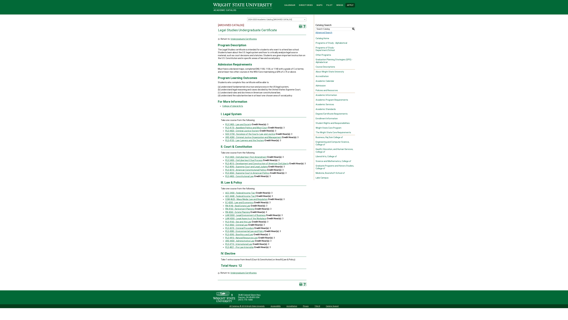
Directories (306, 5)
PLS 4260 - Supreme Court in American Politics (247, 173)
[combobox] (276, 19)
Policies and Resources (327, 90)
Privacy (306, 306)
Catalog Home (322, 38)
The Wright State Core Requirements (333, 132)
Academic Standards (326, 109)
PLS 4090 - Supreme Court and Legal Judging (246, 166)
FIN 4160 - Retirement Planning (239, 209)
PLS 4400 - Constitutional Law (239, 176)
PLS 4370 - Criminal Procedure (239, 228)
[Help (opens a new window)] (304, 26)
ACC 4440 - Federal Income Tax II (240, 196)
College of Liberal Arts (232, 106)
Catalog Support (332, 306)
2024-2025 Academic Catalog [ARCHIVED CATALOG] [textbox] (270, 19)
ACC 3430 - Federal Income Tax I (240, 193)
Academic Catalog (225, 10)
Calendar (289, 5)
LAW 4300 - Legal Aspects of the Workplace (245, 218)
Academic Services (325, 104)
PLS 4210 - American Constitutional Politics (246, 170)
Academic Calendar (325, 81)
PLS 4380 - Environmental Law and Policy (244, 231)
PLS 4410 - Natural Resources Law (241, 238)
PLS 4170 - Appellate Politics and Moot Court (246, 128)
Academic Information (326, 95)
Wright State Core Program (328, 128)
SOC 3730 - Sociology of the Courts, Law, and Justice (250, 134)
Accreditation (322, 76)
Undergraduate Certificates (244, 39)
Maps (320, 5)
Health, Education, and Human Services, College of (334, 150)
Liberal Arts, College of (326, 156)
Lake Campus (322, 178)
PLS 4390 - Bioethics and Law (239, 234)
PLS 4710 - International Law (238, 244)
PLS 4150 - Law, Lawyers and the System (244, 140)
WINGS (339, 5)
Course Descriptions (325, 67)
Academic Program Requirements (332, 100)
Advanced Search (324, 32)
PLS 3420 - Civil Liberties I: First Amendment (246, 157)
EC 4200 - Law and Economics (239, 202)
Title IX (317, 306)
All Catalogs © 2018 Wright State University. (247, 306)
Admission (321, 85)
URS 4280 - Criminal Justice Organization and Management (253, 137)
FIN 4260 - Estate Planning (237, 212)
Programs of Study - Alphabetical (331, 43)
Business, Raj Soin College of (329, 137)
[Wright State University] (224, 297)
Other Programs (323, 55)
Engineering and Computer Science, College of (332, 143)
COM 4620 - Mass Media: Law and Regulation (246, 199)
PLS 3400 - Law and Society (238, 124)
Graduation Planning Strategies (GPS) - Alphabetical (334, 60)
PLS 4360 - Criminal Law (236, 225)
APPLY (350, 5)
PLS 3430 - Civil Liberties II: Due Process (244, 160)
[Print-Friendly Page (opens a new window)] (300, 26)
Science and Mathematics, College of (333, 161)
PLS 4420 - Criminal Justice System (242, 131)
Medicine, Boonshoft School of (330, 173)
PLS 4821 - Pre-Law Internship (239, 247)
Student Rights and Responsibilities (333, 123)
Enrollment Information (327, 118)
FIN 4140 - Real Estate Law (237, 206)
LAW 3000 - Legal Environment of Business (245, 215)
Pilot (329, 5)
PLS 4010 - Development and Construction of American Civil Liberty (257, 163)
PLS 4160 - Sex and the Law (238, 222)
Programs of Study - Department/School (325, 49)
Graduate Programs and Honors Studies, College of (335, 167)
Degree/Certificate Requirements (332, 114)
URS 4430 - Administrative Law (239, 241)
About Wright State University (330, 72)
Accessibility (276, 306)
